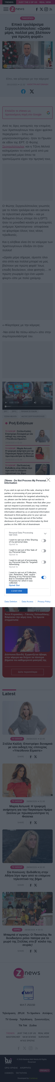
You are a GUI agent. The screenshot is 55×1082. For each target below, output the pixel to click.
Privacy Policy (44, 601)
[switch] (43, 540)
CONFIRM (16, 591)
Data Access (27, 601)
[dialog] (27, 541)
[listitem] (27, 534)
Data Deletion (11, 601)
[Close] (49, 481)
